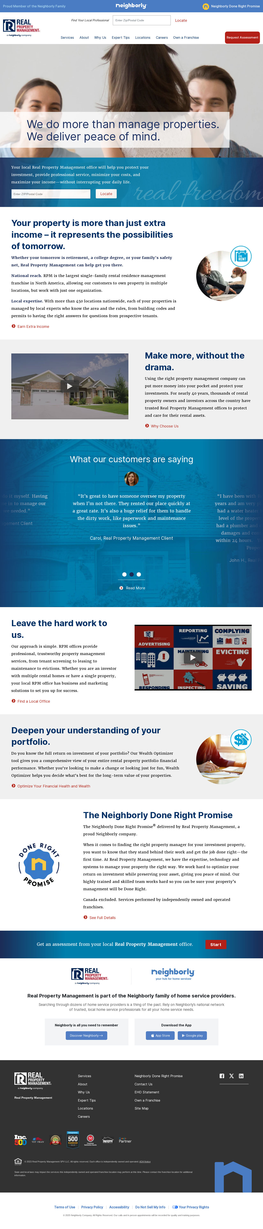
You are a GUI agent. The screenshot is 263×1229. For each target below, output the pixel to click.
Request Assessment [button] (242, 37)
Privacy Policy (92, 1207)
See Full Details (102, 918)
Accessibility (119, 1207)
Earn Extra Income (33, 326)
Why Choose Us (165, 426)
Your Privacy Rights (194, 1207)
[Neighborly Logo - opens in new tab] (185, 974)
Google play (194, 1035)
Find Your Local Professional (90, 20)
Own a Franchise (186, 38)
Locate (181, 20)
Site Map (142, 1108)
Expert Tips (87, 1100)
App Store (162, 1035)
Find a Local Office (33, 701)
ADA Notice (145, 1161)
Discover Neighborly (84, 1035)
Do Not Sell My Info (150, 1207)
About (82, 1084)
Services (84, 1076)
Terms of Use (64, 1207)
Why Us (84, 1092)
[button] (124, 574)
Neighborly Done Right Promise (235, 6)
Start (215, 944)
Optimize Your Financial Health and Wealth (53, 786)
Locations (142, 38)
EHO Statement (147, 1092)
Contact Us (143, 1084)
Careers (162, 38)
